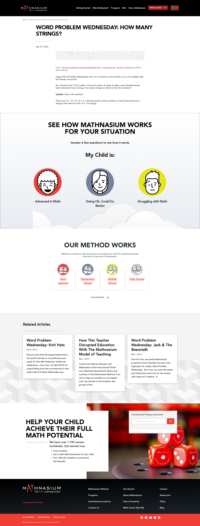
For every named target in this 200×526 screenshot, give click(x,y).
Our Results (128, 489)
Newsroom (165, 495)
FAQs (162, 502)
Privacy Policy (44, 517)
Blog (25, 20)
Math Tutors (133, 508)
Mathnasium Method (98, 489)
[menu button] (174, 7)
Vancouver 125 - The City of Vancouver (118, 67)
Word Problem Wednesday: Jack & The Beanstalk (151, 345)
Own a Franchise (131, 502)
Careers (163, 489)
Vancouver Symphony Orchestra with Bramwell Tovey (81, 67)
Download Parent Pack (33, 503)
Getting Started (83, 8)
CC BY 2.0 (64, 70)
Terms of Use (59, 517)
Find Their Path (98, 297)
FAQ (124, 8)
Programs (115, 8)
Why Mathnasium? (101, 8)
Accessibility (28, 517)
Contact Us (93, 508)
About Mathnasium (132, 495)
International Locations (99, 502)
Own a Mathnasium (136, 8)
